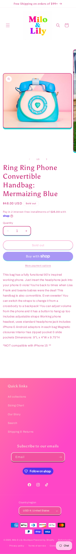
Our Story (14, 414)
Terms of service (37, 546)
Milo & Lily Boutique (22, 540)
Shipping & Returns (21, 431)
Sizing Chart (16, 405)
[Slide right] (46, 159)
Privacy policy (16, 546)
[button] (8, 25)
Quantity (8, 223)
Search (12, 423)
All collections (17, 396)
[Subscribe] (60, 457)
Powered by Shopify (43, 540)
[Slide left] (29, 159)
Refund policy (65, 540)
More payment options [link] (38, 265)
